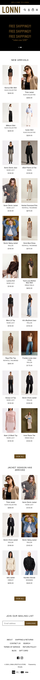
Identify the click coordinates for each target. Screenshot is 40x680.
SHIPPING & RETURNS (24, 639)
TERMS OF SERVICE (12, 647)
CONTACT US (15, 643)
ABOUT (10, 639)
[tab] (19, 47)
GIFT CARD (23, 650)
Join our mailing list (20, 616)
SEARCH (26, 643)
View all (20, 456)
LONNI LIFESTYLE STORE (17, 664)
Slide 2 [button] (20, 47)
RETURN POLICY (29, 647)
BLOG (14, 650)
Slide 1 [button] (19, 47)
